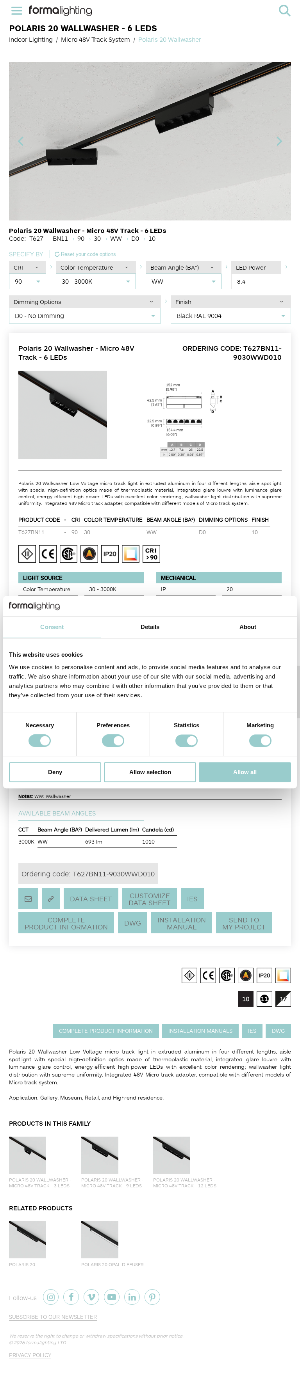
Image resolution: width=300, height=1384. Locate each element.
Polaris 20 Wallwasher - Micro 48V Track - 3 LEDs (40, 1183)
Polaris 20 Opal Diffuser (112, 1264)
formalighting (60, 10)
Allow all (245, 772)
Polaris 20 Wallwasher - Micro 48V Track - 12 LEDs (184, 1183)
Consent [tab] (52, 627)
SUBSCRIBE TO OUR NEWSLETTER (53, 1316)
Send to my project (244, 923)
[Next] (278, 141)
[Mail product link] (28, 898)
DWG (132, 923)
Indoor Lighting (31, 39)
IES (192, 898)
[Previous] (21, 141)
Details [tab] (150, 627)
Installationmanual (181, 923)
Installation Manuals (200, 1030)
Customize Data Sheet (150, 899)
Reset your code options (87, 254)
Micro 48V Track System (95, 39)
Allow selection (150, 772)
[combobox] (27, 281)
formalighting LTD (46, 1342)
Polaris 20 (22, 1264)
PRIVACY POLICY (30, 1355)
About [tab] (248, 627)
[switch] (113, 741)
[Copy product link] (51, 898)
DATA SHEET (91, 898)
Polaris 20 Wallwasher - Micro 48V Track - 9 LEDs (112, 1183)
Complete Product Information (66, 923)
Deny (55, 772)
